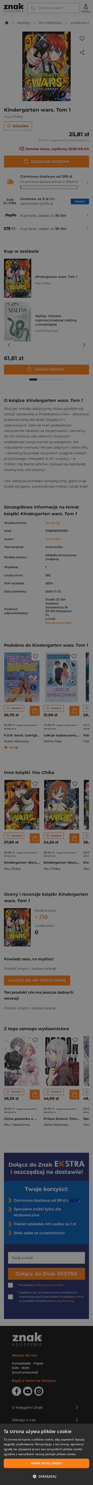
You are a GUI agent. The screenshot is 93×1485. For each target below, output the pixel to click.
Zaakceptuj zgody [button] (46, 1463)
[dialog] (46, 1454)
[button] (46, 1476)
